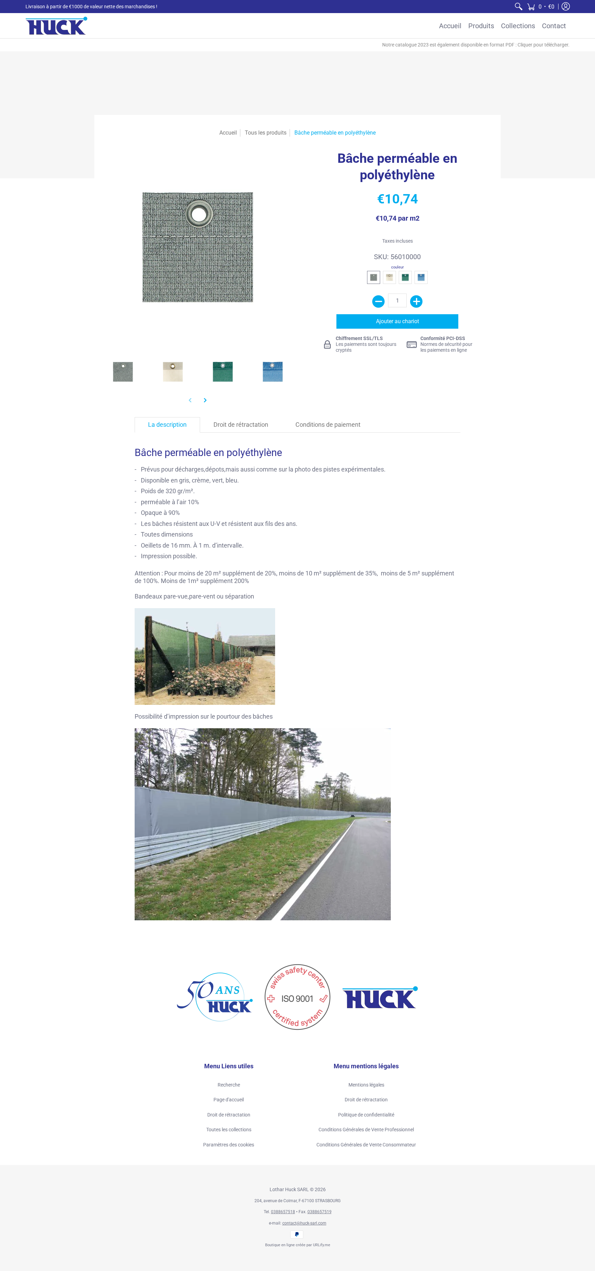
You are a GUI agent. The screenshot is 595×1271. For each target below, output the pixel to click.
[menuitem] (518, 6)
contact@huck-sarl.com (304, 1223)
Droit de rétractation (228, 1115)
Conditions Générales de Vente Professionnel (366, 1129)
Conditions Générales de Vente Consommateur (366, 1144)
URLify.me (321, 1245)
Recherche (229, 1085)
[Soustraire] (378, 301)
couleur (397, 267)
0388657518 (283, 1211)
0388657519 (319, 1211)
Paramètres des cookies (228, 1144)
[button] (540, 6)
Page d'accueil (228, 1099)
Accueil (228, 132)
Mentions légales (366, 1085)
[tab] (167, 425)
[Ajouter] (416, 301)
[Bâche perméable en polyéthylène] (122, 371)
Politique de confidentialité (366, 1115)
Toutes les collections (228, 1129)
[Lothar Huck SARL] (56, 25)
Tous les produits (265, 132)
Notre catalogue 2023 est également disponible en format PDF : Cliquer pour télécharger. (476, 44)
